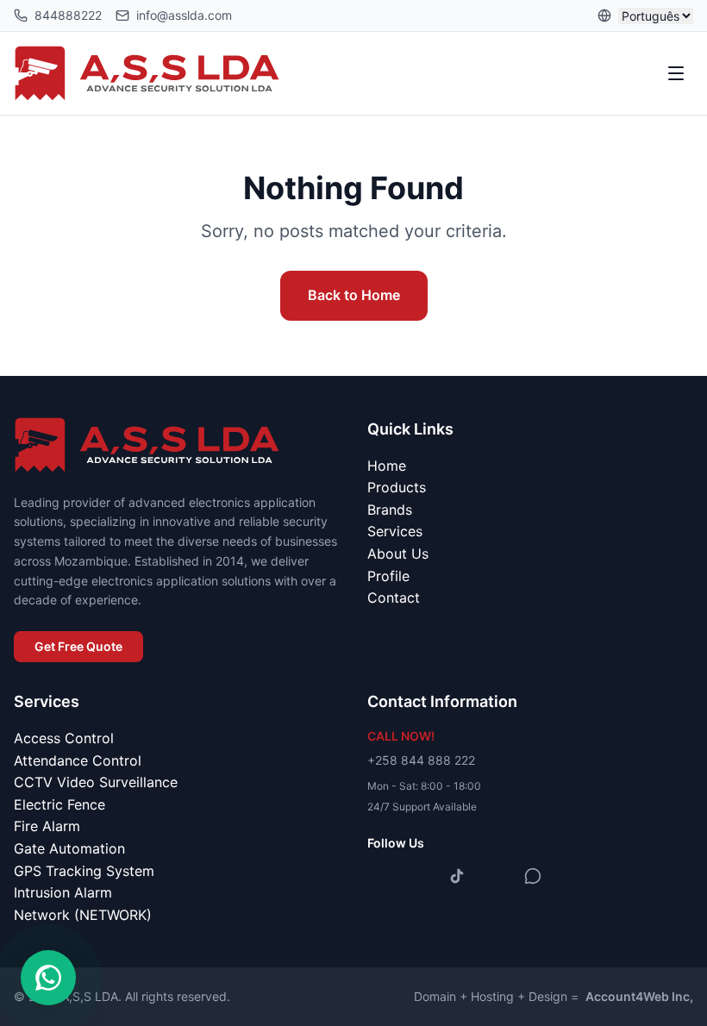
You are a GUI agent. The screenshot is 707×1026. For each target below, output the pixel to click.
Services (394, 531)
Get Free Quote (78, 646)
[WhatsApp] (533, 876)
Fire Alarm (47, 826)
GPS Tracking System (84, 870)
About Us (398, 553)
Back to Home (354, 294)
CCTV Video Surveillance (96, 782)
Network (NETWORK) (83, 914)
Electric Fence (59, 804)
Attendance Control (77, 760)
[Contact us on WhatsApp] (48, 977)
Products (396, 487)
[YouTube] (495, 876)
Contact (393, 597)
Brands (389, 509)
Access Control (64, 738)
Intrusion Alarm (63, 892)
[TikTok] (457, 876)
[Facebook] (381, 876)
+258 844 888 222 (421, 760)
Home (386, 465)
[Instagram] (419, 876)
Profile (388, 576)
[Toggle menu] (676, 73)
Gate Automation (69, 848)
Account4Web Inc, (639, 996)
